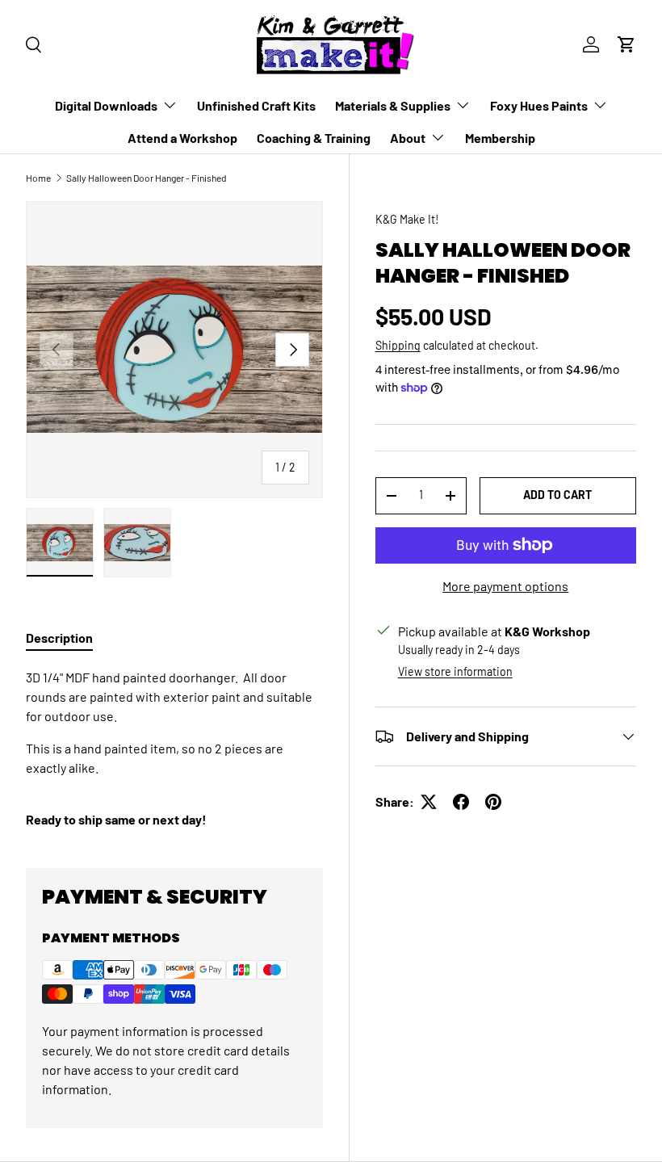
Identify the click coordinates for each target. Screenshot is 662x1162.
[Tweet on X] (429, 802)
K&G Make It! (406, 219)
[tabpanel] (174, 748)
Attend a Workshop (182, 137)
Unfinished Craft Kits (256, 105)
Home (38, 177)
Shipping (398, 345)
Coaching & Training (314, 137)
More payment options (505, 586)
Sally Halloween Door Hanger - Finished (146, 177)
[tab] (59, 637)
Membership (500, 137)
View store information (455, 671)
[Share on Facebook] (461, 802)
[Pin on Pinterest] (493, 802)
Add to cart (557, 494)
